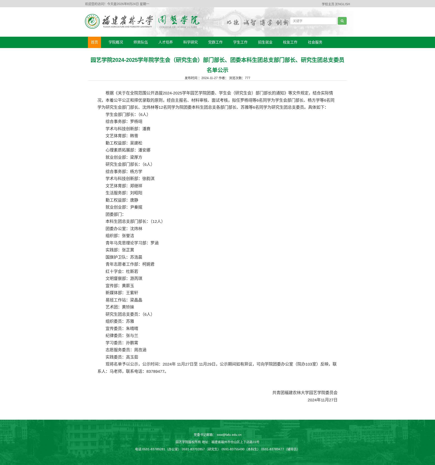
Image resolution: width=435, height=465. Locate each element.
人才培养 (165, 42)
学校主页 (328, 4)
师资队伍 (140, 42)
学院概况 (116, 42)
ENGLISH (343, 4)
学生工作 (240, 42)
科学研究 (190, 42)
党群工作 (215, 42)
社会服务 (315, 42)
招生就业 (265, 42)
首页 (94, 42)
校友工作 (290, 42)
